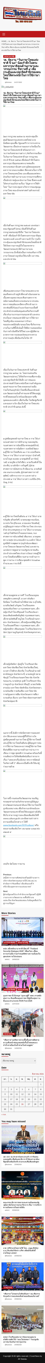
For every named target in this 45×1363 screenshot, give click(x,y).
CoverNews (34, 1356)
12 (22, 1094)
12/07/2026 (15, 1004)
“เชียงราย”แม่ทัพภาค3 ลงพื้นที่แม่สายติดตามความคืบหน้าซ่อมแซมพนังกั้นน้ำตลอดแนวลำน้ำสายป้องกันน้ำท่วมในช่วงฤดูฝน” (21, 1042)
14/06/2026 (18, 1048)
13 (29, 1094)
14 (35, 1094)
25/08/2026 (18, 1164)
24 (11, 1104)
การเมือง (6, 1196)
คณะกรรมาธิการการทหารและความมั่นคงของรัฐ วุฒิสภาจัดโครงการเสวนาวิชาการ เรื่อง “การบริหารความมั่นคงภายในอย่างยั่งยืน (22, 1204)
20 (29, 1099)
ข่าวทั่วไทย (7, 1151)
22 (41, 1099)
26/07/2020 (18, 82)
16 (5, 1099)
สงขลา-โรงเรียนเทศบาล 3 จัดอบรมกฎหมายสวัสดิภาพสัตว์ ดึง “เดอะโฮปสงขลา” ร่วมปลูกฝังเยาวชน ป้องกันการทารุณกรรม (21, 1339)
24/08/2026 (18, 1345)
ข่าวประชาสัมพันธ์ (9, 942)
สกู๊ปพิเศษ (7, 1242)
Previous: (21, 881)
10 (11, 1094)
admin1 (7, 959)
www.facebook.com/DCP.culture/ (18, 825)
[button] (4, 34)
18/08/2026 (15, 959)
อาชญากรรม (8, 1287)
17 (11, 1099)
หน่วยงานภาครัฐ (9, 56)
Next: (22, 897)
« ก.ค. (4, 1114)
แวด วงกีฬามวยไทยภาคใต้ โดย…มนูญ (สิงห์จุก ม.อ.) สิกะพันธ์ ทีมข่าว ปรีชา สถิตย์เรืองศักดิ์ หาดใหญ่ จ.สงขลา (20, 1250)
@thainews (8, 82)
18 (17, 1099)
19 (22, 1099)
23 (5, 1104)
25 (17, 1104)
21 (35, 1099)
